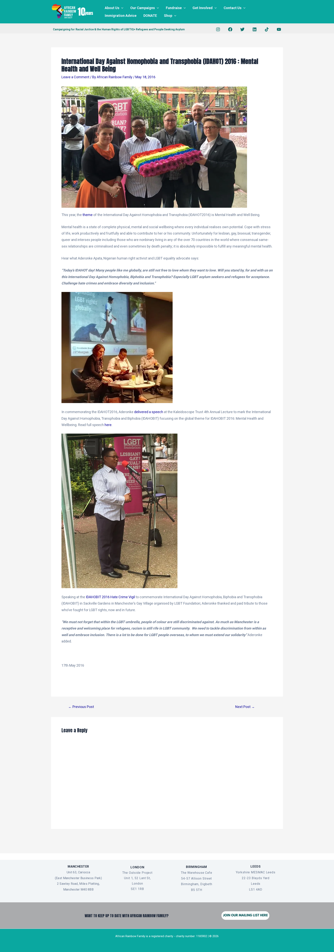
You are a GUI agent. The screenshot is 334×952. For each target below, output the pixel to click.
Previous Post (81, 707)
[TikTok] (267, 29)
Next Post (245, 707)
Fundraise (174, 8)
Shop (168, 16)
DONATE (150, 16)
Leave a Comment (75, 77)
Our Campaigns (142, 8)
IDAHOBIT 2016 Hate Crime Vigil (111, 597)
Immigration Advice (120, 16)
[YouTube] (279, 29)
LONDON (137, 867)
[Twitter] (242, 29)
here (108, 425)
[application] (121, 8)
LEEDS (255, 866)
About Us (112, 8)
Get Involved (203, 8)
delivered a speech (148, 412)
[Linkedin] (254, 29)
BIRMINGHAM (196, 867)
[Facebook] (230, 29)
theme (88, 215)
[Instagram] (218, 29)
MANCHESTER (78, 866)
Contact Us (232, 8)
